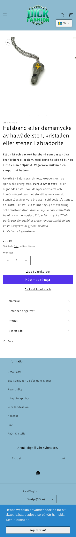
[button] (5, 15)
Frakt (16, 246)
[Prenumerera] (63, 458)
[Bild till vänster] (29, 115)
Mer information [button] (17, 520)
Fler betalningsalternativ (38, 289)
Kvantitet (8, 252)
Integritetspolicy (18, 398)
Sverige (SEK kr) (36, 499)
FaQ (10, 424)
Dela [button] (10, 341)
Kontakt (13, 415)
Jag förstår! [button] (38, 530)
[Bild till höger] (46, 115)
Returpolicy (15, 389)
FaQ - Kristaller (17, 433)
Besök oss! (14, 372)
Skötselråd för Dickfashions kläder (29, 380)
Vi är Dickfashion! (19, 407)
